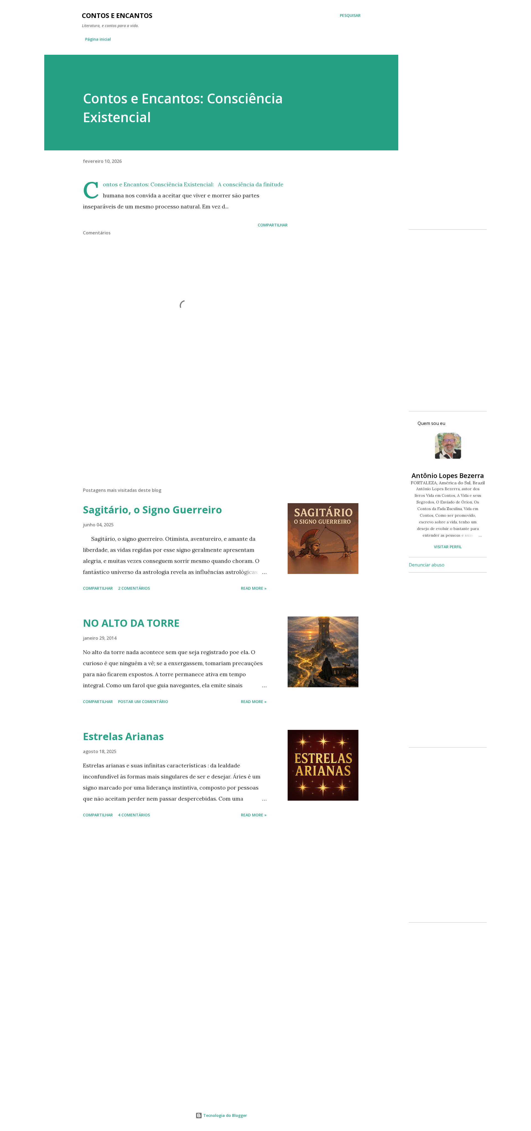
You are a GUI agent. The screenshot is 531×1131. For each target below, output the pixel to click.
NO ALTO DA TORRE (131, 623)
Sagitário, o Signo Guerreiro (152, 509)
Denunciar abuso (426, 565)
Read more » (254, 588)
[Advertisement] (176, 418)
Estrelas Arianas (123, 736)
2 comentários (134, 588)
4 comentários (134, 814)
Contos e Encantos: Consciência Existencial (158, 184)
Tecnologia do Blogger (224, 1115)
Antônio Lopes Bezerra (448, 475)
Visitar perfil (448, 546)
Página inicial (98, 39)
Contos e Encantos (117, 15)
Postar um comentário (143, 701)
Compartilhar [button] (273, 225)
